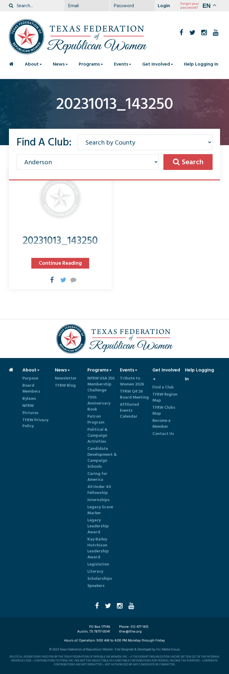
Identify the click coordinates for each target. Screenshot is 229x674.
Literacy (95, 571)
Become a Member (161, 424)
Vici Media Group (168, 649)
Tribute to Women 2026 (132, 381)
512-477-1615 (139, 627)
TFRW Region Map (164, 397)
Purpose (30, 378)
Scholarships (99, 579)
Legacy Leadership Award (98, 526)
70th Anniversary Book (98, 403)
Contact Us (163, 434)
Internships (98, 500)
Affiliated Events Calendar (129, 410)
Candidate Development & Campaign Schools (102, 458)
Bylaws (29, 399)
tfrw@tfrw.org (130, 631)
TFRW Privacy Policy (35, 423)
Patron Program (95, 419)
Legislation (98, 564)
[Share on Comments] (70, 279)
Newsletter (66, 378)
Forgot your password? (189, 5)
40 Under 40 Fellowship (99, 490)
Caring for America (97, 477)
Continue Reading (60, 263)
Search (192, 162)
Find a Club (163, 387)
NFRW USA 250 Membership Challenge (100, 384)
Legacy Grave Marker (100, 510)
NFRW (28, 406)
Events (121, 64)
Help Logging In (201, 64)
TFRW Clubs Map (163, 410)
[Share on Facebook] (50, 279)
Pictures (30, 413)
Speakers (96, 586)
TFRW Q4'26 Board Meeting (134, 394)
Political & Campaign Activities (97, 435)
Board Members (31, 388)
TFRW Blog (65, 385)
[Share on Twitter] (60, 279)
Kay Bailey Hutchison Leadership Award (98, 548)
